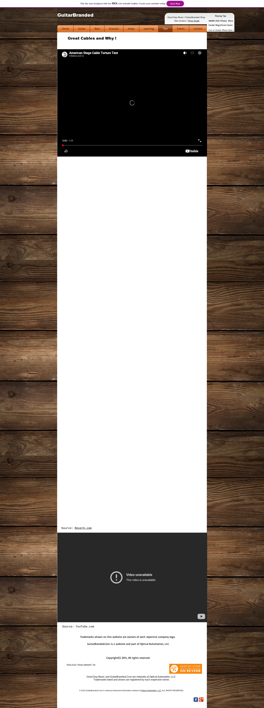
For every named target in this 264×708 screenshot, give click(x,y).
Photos (223, 20)
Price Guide (193, 21)
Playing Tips (220, 16)
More (230, 20)
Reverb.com (83, 528)
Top (94, 664)
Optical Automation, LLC (151, 691)
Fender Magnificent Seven (221, 25)
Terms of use (71, 664)
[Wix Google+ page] (201, 699)
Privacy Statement (84, 664)
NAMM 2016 (214, 20)
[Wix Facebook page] (196, 699)
